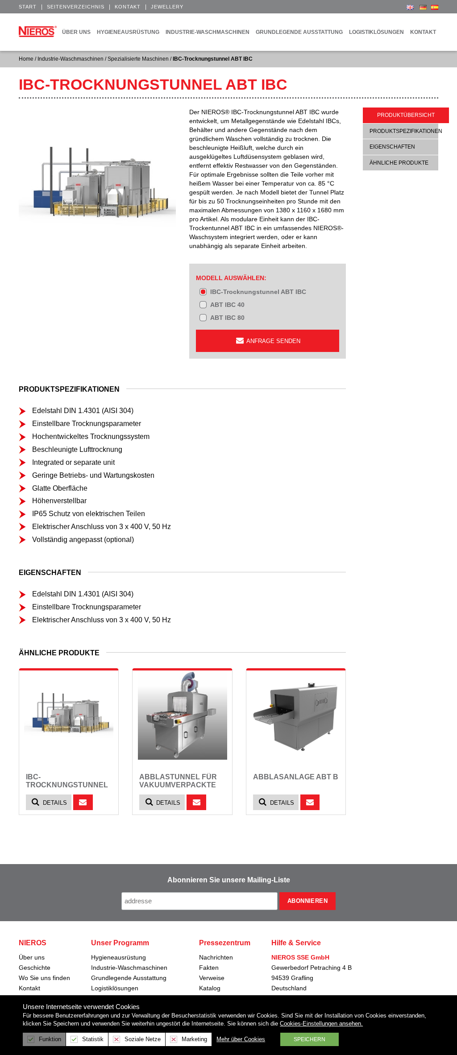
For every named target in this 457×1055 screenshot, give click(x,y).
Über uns (32, 957)
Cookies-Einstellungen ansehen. (321, 1023)
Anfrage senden (272, 341)
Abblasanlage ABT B (295, 777)
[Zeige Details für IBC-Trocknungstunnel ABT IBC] (68, 715)
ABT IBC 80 (227, 317)
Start (28, 6)
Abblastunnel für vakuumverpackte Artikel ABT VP (178, 784)
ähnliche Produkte (399, 163)
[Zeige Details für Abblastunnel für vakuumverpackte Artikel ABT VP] (182, 715)
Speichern (309, 1039)
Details (54, 802)
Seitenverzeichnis (75, 6)
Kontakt (128, 6)
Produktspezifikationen (406, 131)
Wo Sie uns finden (44, 977)
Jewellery (167, 6)
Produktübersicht (406, 115)
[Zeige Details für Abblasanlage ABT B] (295, 715)
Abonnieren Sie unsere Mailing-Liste (228, 880)
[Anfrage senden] (83, 802)
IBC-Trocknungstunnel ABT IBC (258, 291)
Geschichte (34, 967)
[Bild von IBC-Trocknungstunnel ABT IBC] (97, 186)
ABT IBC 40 (227, 304)
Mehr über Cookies (240, 1039)
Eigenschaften (392, 147)
